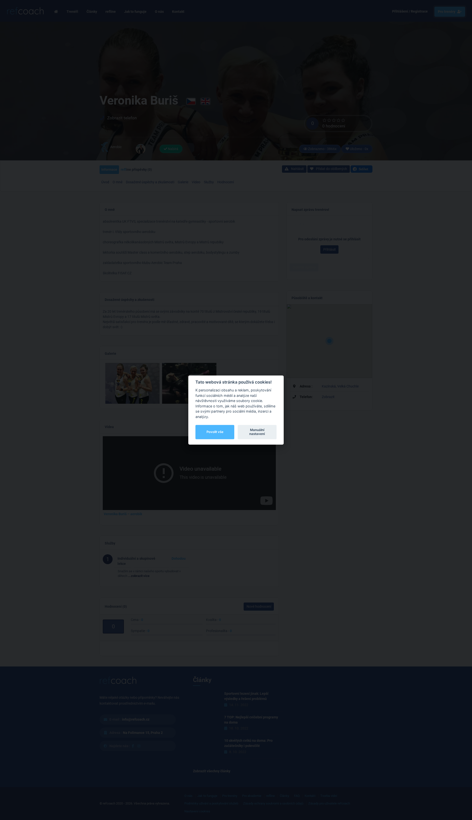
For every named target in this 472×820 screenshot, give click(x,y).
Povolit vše (214, 432)
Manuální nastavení (257, 432)
